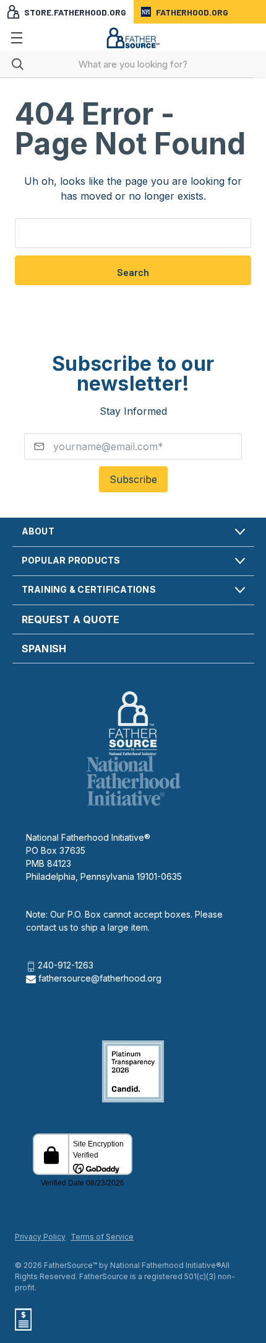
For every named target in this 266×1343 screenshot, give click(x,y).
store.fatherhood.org (75, 12)
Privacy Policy (40, 1236)
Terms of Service (102, 1236)
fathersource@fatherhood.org (98, 978)
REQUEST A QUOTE (71, 619)
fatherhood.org (192, 12)
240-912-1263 (65, 965)
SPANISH (44, 649)
